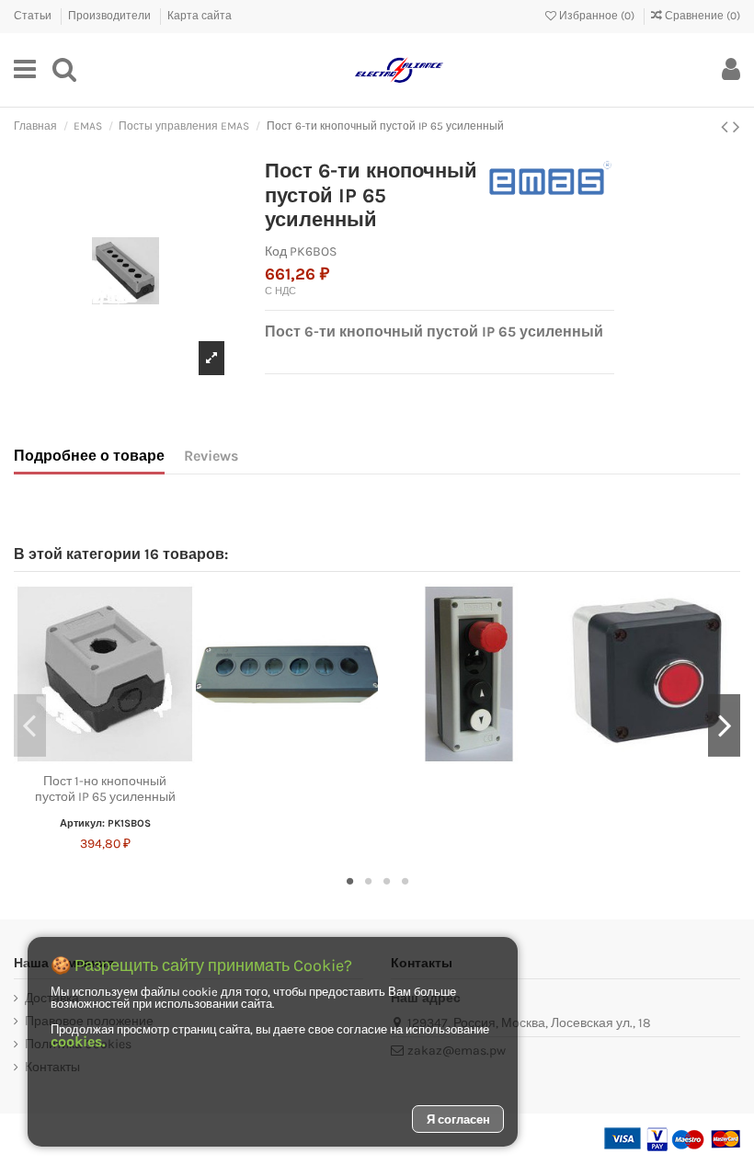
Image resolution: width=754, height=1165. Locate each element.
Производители (111, 15)
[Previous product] (727, 127)
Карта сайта (199, 15)
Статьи (34, 15)
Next (724, 725)
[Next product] (736, 127)
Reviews (211, 455)
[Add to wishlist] (79, 758)
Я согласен (458, 1119)
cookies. (78, 1041)
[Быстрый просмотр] (130, 758)
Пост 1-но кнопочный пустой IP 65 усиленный (105, 789)
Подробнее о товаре (89, 455)
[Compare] (105, 758)
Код (276, 251)
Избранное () (596, 15)
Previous (30, 725)
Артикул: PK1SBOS (105, 823)
